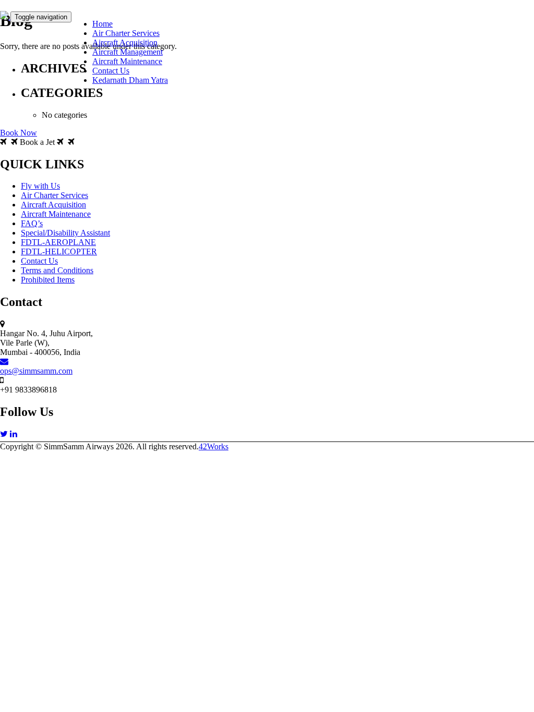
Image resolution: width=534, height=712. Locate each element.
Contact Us (110, 70)
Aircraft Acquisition (124, 42)
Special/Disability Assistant (65, 232)
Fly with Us (40, 185)
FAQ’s (32, 223)
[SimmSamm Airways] (5, 16)
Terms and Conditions (57, 270)
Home (102, 23)
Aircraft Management (127, 51)
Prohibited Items (48, 279)
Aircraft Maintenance (127, 61)
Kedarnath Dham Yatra (130, 80)
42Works (213, 446)
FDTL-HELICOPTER (59, 251)
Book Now (18, 132)
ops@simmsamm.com (36, 370)
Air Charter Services (126, 33)
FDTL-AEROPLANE (58, 242)
